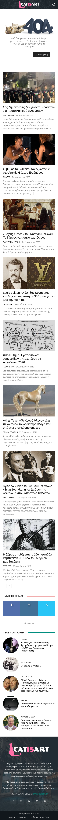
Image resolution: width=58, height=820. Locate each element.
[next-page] (9, 586)
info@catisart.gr (40, 793)
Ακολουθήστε (29, 602)
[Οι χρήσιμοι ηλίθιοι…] (11, 664)
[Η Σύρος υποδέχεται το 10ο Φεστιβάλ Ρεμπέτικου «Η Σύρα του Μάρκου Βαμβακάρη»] (29, 534)
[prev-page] (5, 586)
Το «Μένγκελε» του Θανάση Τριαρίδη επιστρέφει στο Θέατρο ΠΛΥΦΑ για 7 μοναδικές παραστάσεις (37, 646)
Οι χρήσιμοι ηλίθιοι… (31, 666)
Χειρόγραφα (8, 115)
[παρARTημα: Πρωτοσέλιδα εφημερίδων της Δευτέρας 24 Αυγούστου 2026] (29, 335)
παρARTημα (8, 367)
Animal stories (10, 432)
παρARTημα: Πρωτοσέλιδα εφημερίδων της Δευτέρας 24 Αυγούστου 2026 (22, 358)
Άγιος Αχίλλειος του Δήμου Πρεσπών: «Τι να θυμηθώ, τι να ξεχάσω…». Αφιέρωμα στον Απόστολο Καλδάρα (27, 489)
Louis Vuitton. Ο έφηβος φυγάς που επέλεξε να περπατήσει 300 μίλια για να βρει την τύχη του (29, 296)
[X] (45, 801)
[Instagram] (21, 801)
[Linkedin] (29, 801)
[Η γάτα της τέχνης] (29, 4)
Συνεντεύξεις (26, 677)
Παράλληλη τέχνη (12, 242)
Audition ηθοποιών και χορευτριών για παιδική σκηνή (38, 705)
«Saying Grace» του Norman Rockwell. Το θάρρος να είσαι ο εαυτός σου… (28, 235)
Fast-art (7, 566)
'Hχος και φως (9, 498)
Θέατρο (6, 177)
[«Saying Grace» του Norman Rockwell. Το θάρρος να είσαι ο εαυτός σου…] (29, 214)
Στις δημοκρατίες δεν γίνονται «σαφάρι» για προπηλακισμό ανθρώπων (29, 109)
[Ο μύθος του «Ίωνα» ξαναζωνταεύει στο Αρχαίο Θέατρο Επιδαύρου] (29, 149)
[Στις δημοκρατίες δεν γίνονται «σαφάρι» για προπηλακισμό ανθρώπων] (29, 87)
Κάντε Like (12, 602)
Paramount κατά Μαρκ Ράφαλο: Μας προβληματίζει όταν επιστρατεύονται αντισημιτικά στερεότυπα (36, 724)
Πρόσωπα (7, 304)
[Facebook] (13, 801)
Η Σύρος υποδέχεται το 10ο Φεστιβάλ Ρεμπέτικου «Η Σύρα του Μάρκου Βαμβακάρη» (27, 558)
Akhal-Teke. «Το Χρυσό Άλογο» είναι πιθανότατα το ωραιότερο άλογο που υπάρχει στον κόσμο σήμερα (27, 424)
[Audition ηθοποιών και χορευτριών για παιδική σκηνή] (11, 703)
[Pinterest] (37, 801)
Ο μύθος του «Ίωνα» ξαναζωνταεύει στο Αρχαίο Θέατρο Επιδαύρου (26, 170)
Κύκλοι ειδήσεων (28, 717)
